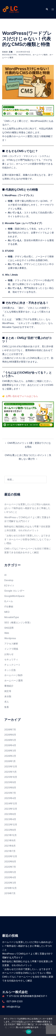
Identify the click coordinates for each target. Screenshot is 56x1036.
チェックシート (12, 664)
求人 (6, 701)
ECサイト (9, 585)
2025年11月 (10, 771)
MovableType (9, 55)
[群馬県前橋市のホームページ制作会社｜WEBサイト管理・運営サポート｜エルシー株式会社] (10, 9)
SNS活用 (8, 627)
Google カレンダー (14, 590)
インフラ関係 (11, 648)
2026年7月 (10, 729)
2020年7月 (10, 866)
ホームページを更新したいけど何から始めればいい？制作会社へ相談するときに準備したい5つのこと (27, 508)
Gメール (8, 601)
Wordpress (25, 55)
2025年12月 (10, 766)
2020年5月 (10, 872)
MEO (6, 611)
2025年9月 (10, 782)
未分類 (7, 696)
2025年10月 (10, 776)
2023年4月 (10, 819)
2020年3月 (10, 882)
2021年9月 (10, 840)
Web (6, 632)
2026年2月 (10, 755)
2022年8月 (10, 829)
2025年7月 (10, 792)
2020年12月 (10, 856)
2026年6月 (10, 734)
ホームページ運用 (13, 680)
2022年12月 (10, 824)
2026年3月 (10, 750)
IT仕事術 (8, 606)
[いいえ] (52, 1025)
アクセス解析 (11, 643)
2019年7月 (10, 893)
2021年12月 (10, 835)
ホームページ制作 (40, 55)
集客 (6, 707)
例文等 (7, 691)
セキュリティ (11, 659)
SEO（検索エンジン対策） (18, 622)
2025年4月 (10, 798)
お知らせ (8, 654)
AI (5, 574)
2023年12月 (10, 808)
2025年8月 (10, 787)
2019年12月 (10, 888)
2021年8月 (10, 845)
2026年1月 (10, 761)
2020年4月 (10, 877)
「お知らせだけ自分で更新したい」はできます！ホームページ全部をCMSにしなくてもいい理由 (27, 539)
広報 (11, 52)
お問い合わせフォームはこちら (22, 396)
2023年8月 (10, 814)
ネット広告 (10, 670)
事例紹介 (8, 685)
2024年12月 (10, 803)
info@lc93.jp (13, 1006)
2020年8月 (10, 861)
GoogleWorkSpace (14, 596)
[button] (47, 9)
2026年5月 (10, 740)
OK (28, 1032)
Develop (8, 580)
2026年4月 (10, 745)
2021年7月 (10, 851)
